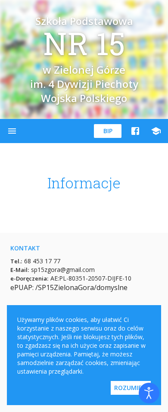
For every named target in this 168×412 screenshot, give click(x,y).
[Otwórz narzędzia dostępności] (149, 393)
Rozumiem (130, 388)
